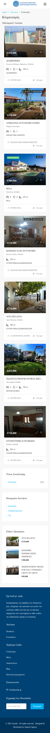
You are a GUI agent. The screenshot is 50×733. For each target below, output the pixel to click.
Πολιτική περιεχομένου (15, 675)
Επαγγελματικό (15, 511)
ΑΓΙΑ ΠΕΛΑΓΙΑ (14, 316)
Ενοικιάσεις (11, 637)
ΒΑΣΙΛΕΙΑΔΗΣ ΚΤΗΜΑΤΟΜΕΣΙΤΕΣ (23, 142)
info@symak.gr (15, 690)
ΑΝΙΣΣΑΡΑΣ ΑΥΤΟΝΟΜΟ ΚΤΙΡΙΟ (23, 123)
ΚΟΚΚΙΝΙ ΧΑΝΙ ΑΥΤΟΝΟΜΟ (21, 251)
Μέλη (8, 657)
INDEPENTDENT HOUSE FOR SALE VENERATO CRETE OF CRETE (33, 570)
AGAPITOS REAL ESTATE (20, 336)
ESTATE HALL (15, 80)
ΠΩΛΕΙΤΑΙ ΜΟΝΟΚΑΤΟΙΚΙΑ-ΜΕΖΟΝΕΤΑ (27, 379)
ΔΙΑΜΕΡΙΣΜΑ (13, 61)
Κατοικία (12, 506)
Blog (8, 669)
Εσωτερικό (14, 12)
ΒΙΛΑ (9, 188)
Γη (9, 515)
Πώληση (12, 482)
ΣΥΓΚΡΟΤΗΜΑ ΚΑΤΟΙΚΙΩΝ (20, 441)
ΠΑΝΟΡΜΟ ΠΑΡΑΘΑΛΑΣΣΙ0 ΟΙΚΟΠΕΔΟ (29, 553)
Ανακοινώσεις (11, 663)
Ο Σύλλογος (11, 652)
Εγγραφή (37, 706)
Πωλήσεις (10, 631)
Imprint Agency (31, 727)
